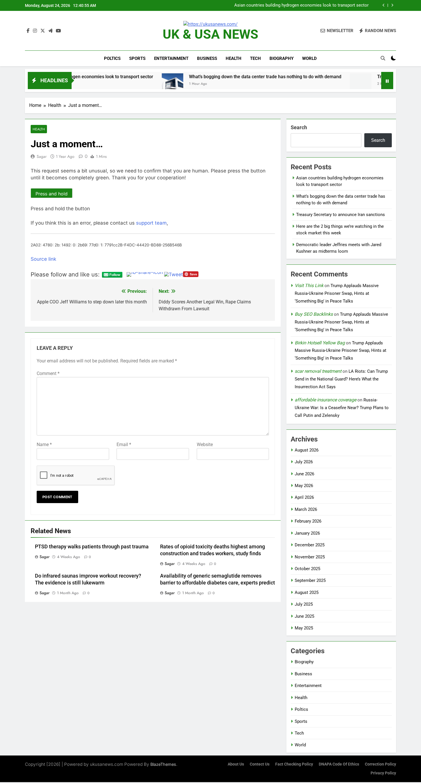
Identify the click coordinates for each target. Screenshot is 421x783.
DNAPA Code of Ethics (339, 764)
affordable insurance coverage (325, 400)
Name (44, 444)
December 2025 (309, 544)
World (309, 58)
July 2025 (304, 604)
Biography (281, 58)
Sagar (42, 156)
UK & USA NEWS (210, 34)
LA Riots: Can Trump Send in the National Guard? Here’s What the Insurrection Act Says (341, 379)
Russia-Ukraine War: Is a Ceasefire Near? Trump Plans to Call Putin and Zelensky (342, 407)
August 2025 (306, 592)
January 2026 (307, 533)
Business (207, 58)
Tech (255, 58)
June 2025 (304, 616)
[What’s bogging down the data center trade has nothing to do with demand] (128, 84)
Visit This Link (309, 285)
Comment (48, 373)
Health (233, 58)
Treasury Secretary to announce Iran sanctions (340, 214)
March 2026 (306, 509)
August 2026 (306, 450)
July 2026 (304, 461)
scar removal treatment (318, 371)
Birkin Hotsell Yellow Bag (320, 343)
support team (151, 223)
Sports (137, 58)
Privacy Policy (383, 773)
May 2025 (304, 628)
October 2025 (307, 568)
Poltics (112, 58)
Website (205, 444)
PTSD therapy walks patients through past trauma (92, 547)
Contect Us (259, 764)
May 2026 (304, 485)
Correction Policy (380, 764)
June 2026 (304, 473)
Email (124, 444)
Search (299, 127)
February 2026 (308, 521)
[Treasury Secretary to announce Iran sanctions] (316, 84)
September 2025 (310, 580)
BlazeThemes (163, 764)
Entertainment (171, 58)
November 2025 (310, 557)
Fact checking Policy (294, 764)
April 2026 (304, 497)
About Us (236, 764)
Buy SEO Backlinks (314, 314)
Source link (43, 259)
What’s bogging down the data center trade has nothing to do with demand (298, 5)
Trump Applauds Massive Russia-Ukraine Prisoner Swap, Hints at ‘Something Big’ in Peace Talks (337, 293)
